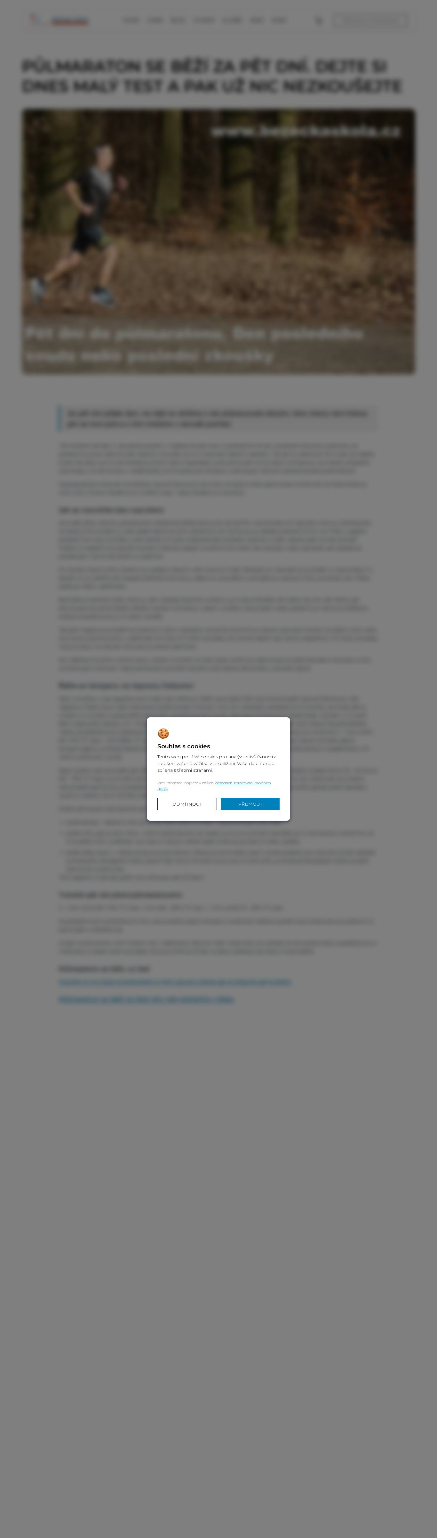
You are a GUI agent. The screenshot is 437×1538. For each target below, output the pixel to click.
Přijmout (250, 804)
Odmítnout (187, 804)
